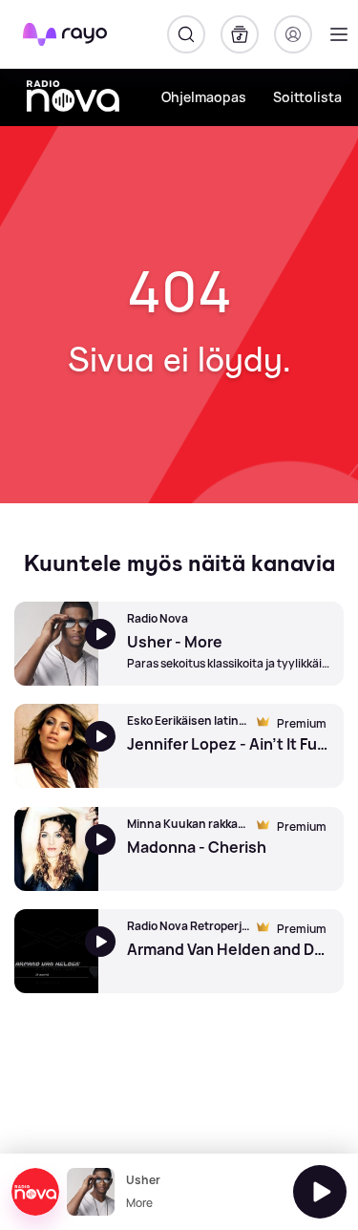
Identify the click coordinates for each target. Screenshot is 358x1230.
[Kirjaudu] (293, 34)
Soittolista (307, 97)
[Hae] (186, 34)
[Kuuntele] (320, 1192)
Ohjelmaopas (203, 97)
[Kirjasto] (240, 34)
